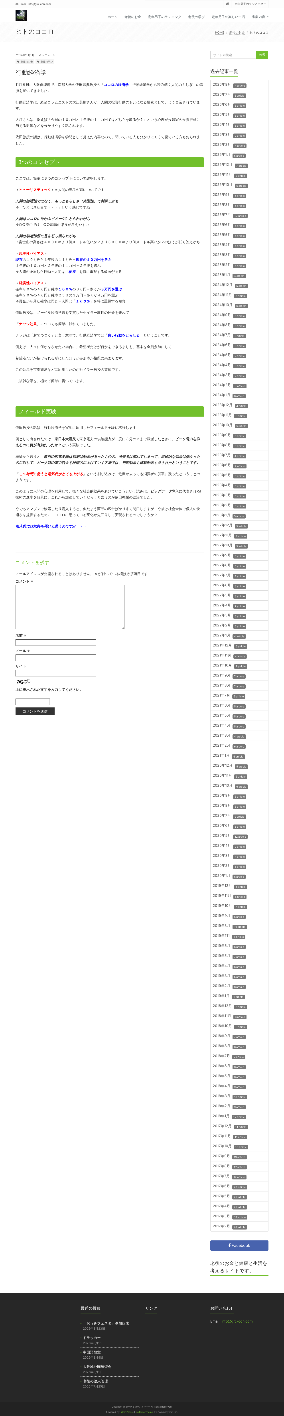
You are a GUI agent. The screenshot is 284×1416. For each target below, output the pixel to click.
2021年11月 (229, 655)
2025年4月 (229, 245)
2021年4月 (228, 725)
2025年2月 (229, 265)
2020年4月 (229, 846)
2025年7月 (229, 215)
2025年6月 (229, 225)
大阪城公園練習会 (97, 1366)
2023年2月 (229, 505)
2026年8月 (229, 84)
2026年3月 (229, 135)
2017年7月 (229, 1176)
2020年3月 (229, 856)
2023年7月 (229, 455)
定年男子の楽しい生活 (228, 17)
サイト (21, 666)
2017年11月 (229, 1136)
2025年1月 (228, 275)
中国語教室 (92, 1352)
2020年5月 (229, 836)
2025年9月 (229, 195)
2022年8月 (229, 565)
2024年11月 (229, 295)
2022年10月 (229, 545)
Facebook (240, 1245)
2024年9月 (229, 315)
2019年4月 (228, 966)
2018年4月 (228, 1086)
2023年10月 (229, 425)
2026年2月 (229, 145)
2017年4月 (229, 1206)
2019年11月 (229, 896)
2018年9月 (228, 1036)
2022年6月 (229, 585)
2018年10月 (229, 1026)
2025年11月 (229, 175)
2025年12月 (229, 165)
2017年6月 (229, 1186)
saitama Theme (144, 1412)
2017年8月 (229, 1166)
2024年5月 (229, 355)
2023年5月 (229, 475)
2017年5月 (229, 1196)
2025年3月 (229, 255)
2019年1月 (228, 996)
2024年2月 (229, 385)
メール (23, 650)
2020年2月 (229, 866)
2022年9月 (229, 555)
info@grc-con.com (39, 4)
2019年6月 (228, 946)
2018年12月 (229, 1006)
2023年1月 (228, 515)
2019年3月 (228, 976)
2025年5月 (229, 235)
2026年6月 (229, 104)
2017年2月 (229, 1226)
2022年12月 (229, 525)
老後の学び (196, 17)
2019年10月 (229, 906)
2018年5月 (228, 1076)
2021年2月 (228, 745)
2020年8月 (229, 805)
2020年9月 (229, 795)
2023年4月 (229, 485)
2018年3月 (229, 1096)
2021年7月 (228, 695)
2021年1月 (228, 755)
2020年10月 (229, 785)
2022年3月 (229, 615)
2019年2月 (228, 986)
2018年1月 (229, 1116)
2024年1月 (228, 395)
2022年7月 (229, 575)
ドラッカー (92, 1337)
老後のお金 (132, 17)
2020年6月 (229, 826)
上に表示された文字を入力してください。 (49, 689)
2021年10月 (229, 665)
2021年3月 (228, 735)
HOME (219, 32)
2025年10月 (229, 185)
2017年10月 (230, 1146)
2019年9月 (228, 916)
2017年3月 (229, 1216)
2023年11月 (229, 415)
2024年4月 (229, 365)
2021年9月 (228, 675)
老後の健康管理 (95, 1381)
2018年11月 (229, 1016)
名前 (21, 635)
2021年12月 (229, 645)
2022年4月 (229, 605)
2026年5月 (229, 114)
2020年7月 (229, 815)
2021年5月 (228, 715)
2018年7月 (228, 1056)
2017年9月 (229, 1156)
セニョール (48, 55)
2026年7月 (229, 94)
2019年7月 (228, 936)
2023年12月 (230, 405)
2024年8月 (229, 325)
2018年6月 (228, 1066)
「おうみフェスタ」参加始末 (106, 1323)
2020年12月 (229, 765)
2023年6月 (229, 465)
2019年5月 (228, 956)
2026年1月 (228, 155)
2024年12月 (229, 285)
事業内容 (258, 17)
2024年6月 (229, 345)
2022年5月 (229, 595)
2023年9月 (229, 435)
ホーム (113, 17)
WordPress (126, 1412)
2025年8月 (229, 205)
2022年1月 (228, 635)
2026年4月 (229, 125)
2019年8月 (229, 926)
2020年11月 (229, 775)
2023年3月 (229, 495)
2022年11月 (229, 535)
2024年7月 (229, 335)
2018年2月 (228, 1106)
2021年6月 (228, 705)
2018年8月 (228, 1046)
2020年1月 (228, 876)
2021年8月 (228, 685)
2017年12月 (230, 1126)
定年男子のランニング (164, 17)
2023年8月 (229, 445)
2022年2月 (229, 625)
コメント (25, 581)
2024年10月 (229, 305)
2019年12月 (229, 886)
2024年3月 (229, 375)
